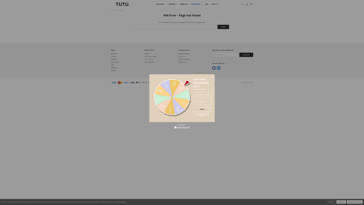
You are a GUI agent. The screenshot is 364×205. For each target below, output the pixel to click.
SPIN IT (202, 109)
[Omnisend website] (182, 126)
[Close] (212, 76)
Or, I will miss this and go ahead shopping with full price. (202, 115)
